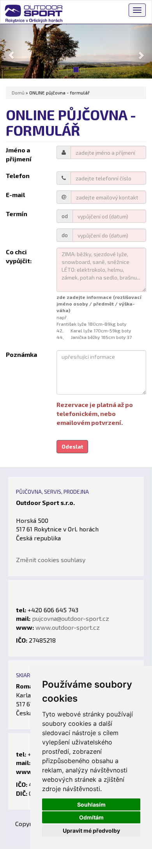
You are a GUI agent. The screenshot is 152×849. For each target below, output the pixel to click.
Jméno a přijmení (19, 154)
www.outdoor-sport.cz (67, 627)
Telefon (18, 175)
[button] (11, 51)
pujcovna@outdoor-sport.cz (70, 618)
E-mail (15, 194)
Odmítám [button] (91, 817)
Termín (16, 213)
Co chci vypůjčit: (19, 256)
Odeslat (72, 446)
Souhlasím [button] (91, 804)
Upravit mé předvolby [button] (91, 830)
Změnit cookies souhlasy (50, 559)
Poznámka (21, 354)
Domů (18, 92)
